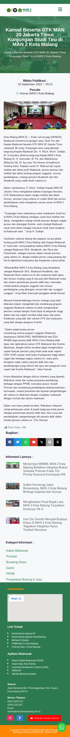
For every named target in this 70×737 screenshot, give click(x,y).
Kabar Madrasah (17, 550)
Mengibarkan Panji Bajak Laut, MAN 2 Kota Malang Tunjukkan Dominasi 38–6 (43, 505)
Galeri (10, 568)
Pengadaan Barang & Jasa (24, 579)
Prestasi (11, 556)
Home (7, 52)
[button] (10, 442)
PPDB (10, 573)
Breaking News (16, 562)
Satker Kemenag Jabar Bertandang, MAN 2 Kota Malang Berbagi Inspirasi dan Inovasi (45, 488)
